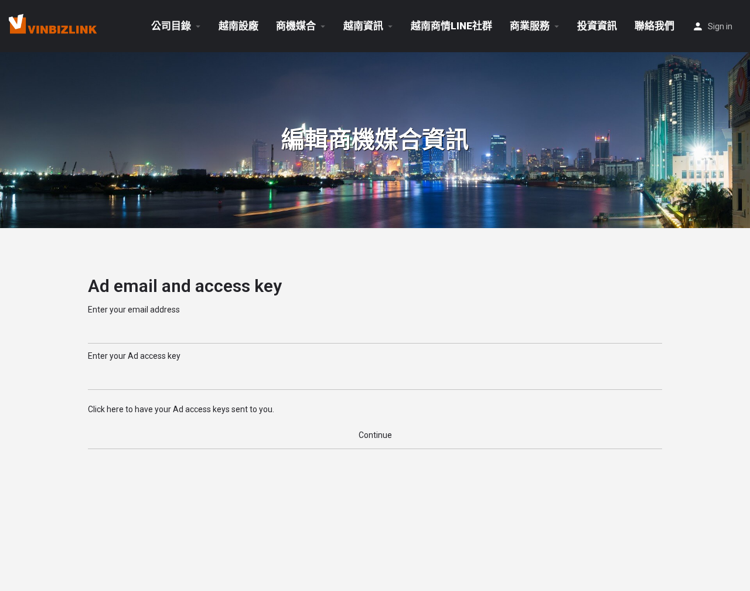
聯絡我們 (654, 26)
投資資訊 (597, 26)
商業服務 (530, 26)
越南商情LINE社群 (451, 26)
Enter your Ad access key (134, 356)
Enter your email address (134, 309)
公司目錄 (171, 26)
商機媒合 (296, 26)
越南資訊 (363, 26)
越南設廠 (238, 26)
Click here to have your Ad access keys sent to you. (181, 409)
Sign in (720, 26)
